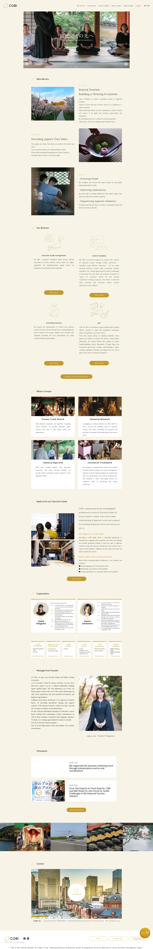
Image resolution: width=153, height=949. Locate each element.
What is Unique (116, 5)
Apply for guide (128, 5)
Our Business (91, 5)
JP (145, 5)
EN (148, 5)
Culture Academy (103, 5)
